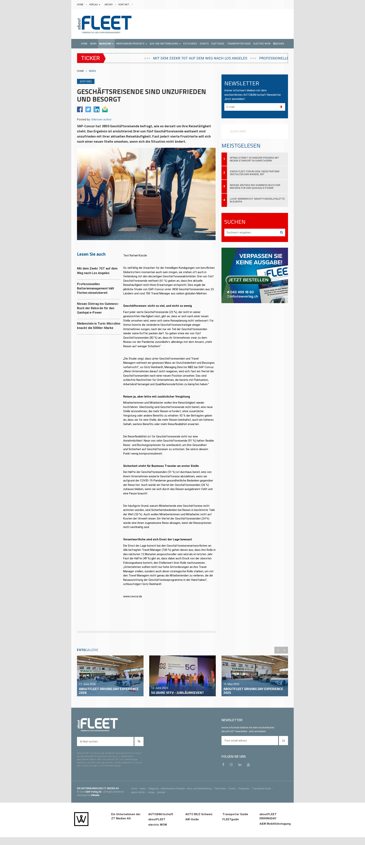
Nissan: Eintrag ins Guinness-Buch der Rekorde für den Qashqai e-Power (255, 186)
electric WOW (139, 792)
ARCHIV (109, 4)
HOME (80, 4)
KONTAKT (124, 4)
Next (284, 650)
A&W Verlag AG (93, 791)
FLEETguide (230, 819)
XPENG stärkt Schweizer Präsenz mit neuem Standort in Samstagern (254, 159)
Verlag (152, 792)
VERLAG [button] (93, 4)
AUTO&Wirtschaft (160, 814)
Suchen (279, 43)
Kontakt (162, 792)
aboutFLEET (156, 819)
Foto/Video (221, 788)
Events (233, 788)
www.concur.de (132, 596)
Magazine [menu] (154, 788)
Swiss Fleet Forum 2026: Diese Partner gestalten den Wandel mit (254, 173)
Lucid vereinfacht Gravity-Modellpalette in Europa (257, 200)
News (144, 788)
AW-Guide (192, 819)
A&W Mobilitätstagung (275, 823)
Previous (277, 650)
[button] (106, 43)
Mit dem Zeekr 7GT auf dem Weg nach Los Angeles (115, 58)
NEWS (92, 71)
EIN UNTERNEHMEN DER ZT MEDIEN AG (98, 788)
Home (135, 788)
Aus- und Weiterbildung (201, 788)
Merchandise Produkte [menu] (173, 788)
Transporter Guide (262, 788)
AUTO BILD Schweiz (199, 814)
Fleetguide (245, 788)
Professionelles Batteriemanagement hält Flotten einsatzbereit (238, 58)
